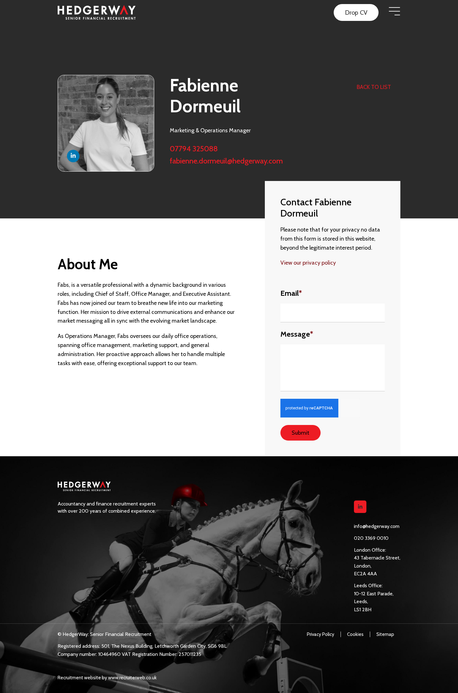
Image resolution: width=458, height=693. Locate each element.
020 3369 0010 (371, 538)
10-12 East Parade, (374, 594)
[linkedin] (360, 506)
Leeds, (361, 601)
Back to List (374, 87)
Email (291, 293)
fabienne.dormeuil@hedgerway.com (226, 160)
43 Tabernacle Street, (377, 558)
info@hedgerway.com (376, 526)
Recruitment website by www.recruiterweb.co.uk (107, 678)
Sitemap (385, 634)
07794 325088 (194, 148)
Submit (300, 432)
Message (296, 334)
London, (362, 566)
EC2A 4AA (365, 574)
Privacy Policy (320, 634)
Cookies (355, 634)
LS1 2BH (362, 609)
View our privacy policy (308, 262)
